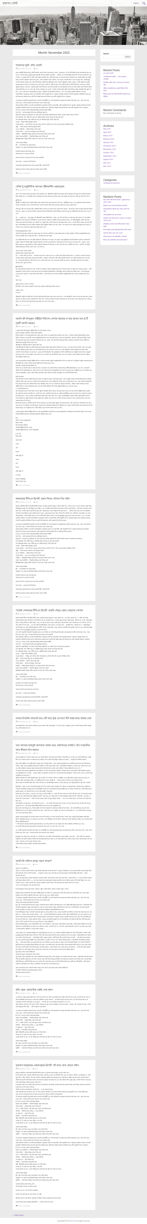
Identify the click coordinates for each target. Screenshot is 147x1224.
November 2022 (109, 149)
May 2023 (107, 129)
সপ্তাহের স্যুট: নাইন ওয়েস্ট (29, 65)
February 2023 (108, 139)
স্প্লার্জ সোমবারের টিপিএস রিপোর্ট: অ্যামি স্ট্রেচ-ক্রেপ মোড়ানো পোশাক (49, 610)
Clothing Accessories (111, 183)
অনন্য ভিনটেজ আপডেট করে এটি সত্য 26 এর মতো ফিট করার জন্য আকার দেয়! (53, 718)
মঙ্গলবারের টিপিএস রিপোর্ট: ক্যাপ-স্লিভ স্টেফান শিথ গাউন (43, 498)
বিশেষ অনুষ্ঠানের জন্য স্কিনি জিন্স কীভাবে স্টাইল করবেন (117, 230)
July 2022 (107, 163)
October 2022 (108, 153)
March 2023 (107, 136)
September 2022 (109, 156)
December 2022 (109, 146)
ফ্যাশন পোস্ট (10, 3)
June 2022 (107, 166)
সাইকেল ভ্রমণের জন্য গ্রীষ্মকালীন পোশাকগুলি (114, 236)
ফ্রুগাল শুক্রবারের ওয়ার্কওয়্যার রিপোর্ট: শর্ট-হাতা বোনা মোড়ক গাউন (47, 1065)
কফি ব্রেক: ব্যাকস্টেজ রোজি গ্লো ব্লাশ (34, 989)
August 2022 (108, 159)
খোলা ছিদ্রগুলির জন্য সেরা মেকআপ (112, 215)
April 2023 (107, 132)
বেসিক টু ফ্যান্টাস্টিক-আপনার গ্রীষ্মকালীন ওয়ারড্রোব (40, 186)
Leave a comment (24, 173)
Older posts (18, 1215)
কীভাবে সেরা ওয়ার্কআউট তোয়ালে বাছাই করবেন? (115, 240)
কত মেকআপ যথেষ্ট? (108, 73)
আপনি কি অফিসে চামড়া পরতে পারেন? (34, 861)
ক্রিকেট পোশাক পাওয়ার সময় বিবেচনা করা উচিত (115, 205)
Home (136, 3)
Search (106, 54)
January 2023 (108, 142)
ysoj (37, 69)
